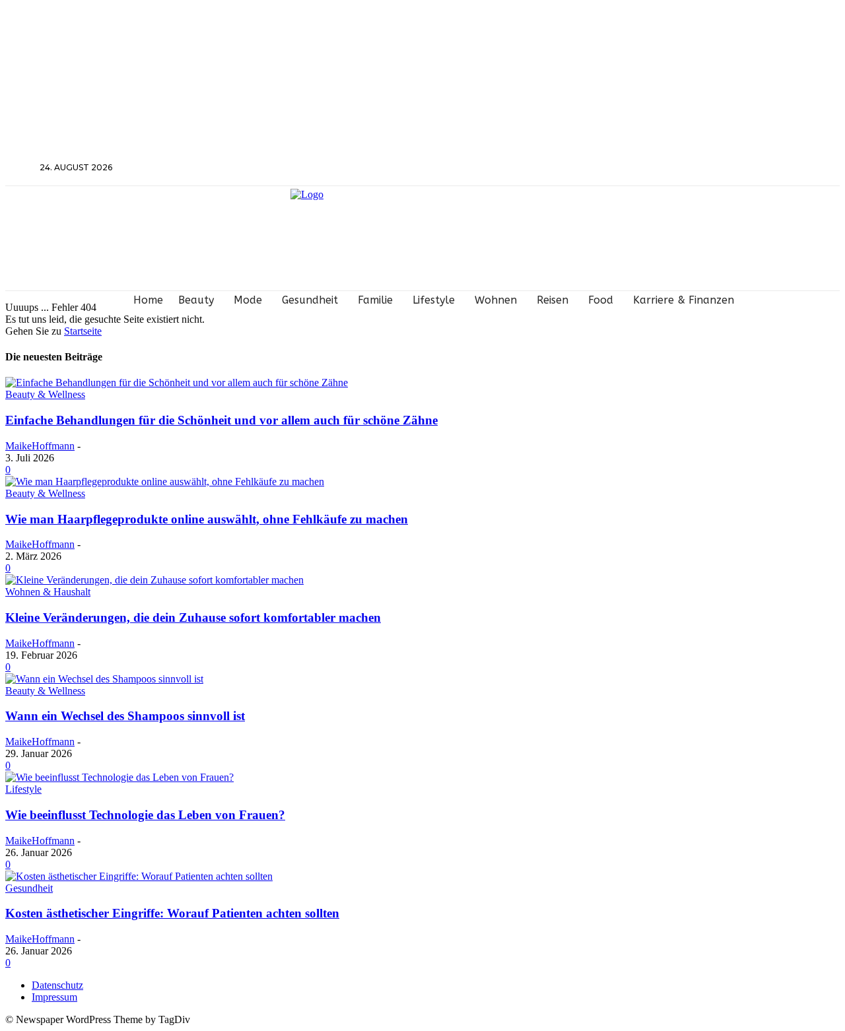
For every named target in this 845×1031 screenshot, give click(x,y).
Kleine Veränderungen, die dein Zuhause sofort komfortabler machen (193, 617)
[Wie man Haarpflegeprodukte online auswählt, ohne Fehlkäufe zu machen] (164, 481)
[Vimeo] (734, 168)
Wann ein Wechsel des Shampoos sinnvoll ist (125, 716)
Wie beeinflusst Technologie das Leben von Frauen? (145, 815)
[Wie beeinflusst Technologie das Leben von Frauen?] (119, 777)
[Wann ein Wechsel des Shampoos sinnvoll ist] (104, 678)
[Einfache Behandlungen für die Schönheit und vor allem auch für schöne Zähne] (176, 382)
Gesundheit (29, 888)
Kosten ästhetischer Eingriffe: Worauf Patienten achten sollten (172, 913)
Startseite (83, 331)
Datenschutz (57, 985)
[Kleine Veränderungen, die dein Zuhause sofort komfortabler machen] (154, 579)
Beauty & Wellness (45, 394)
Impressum (54, 997)
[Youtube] (752, 168)
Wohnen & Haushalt (47, 591)
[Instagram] (699, 168)
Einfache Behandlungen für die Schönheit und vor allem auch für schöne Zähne (221, 420)
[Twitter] (717, 168)
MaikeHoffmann (40, 445)
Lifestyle (23, 789)
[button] (21, 167)
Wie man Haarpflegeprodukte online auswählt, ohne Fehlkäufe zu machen (206, 519)
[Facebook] (682, 168)
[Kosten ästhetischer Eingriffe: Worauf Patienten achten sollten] (139, 876)
